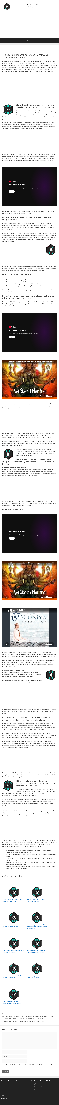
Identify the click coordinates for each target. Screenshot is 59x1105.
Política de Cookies (35, 1090)
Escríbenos (47, 1084)
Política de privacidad (36, 1087)
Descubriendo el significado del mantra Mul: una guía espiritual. (13, 951)
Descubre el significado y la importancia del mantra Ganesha (12, 1002)
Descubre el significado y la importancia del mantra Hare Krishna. (24, 1021)
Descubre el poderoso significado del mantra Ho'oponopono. (13, 976)
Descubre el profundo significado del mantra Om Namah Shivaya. (13, 925)
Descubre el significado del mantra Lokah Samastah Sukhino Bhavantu (36, 951)
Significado (36, 1016)
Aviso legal (33, 1084)
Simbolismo (43, 1016)
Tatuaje (50, 1016)
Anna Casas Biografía (6, 1084)
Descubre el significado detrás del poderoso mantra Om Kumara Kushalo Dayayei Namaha (37, 926)
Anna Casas (32, 4)
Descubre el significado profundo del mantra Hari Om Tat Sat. (36, 976)
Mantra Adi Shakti (19, 1016)
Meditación (28, 1016)
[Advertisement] (29, 26)
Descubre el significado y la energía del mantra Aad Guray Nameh (24, 1019)
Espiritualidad (8, 1014)
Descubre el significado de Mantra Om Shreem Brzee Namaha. (37, 900)
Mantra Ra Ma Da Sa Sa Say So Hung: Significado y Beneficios (13, 900)
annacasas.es (4, 1098)
